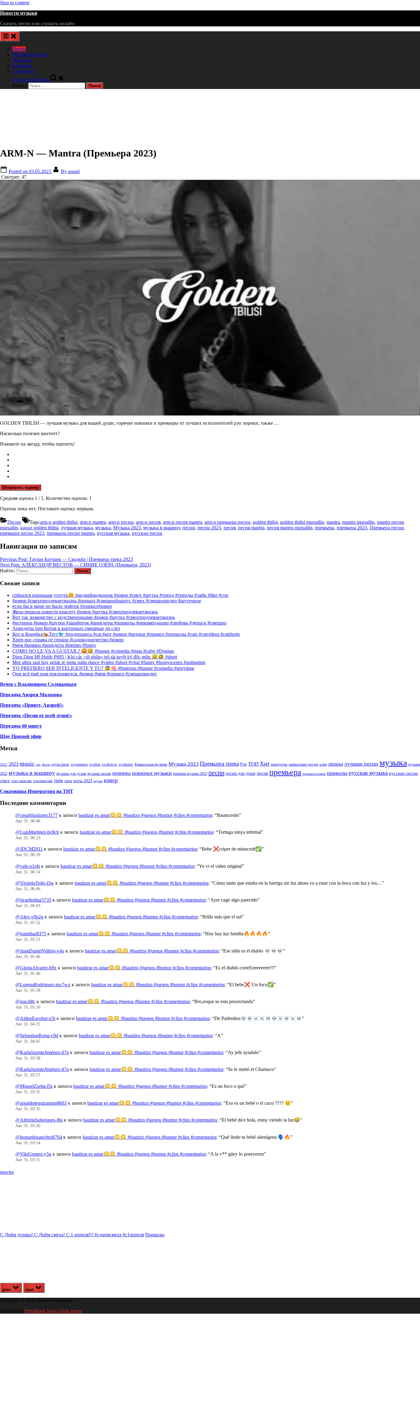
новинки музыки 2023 (190, 773)
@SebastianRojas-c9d (36, 1035)
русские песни (147, 533)
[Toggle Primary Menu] (10, 36)
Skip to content (14, 2)
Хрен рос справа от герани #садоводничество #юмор (68, 639)
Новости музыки (18, 13)
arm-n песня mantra (182, 522)
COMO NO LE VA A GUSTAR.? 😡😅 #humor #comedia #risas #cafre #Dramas (93, 651)
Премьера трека (219, 763)
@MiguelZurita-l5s (34, 1086)
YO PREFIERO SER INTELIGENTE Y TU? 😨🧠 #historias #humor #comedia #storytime (103, 668)
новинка (121, 773)
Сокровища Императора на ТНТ (36, 791)
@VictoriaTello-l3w (34, 883)
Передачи (22, 60)
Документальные (30, 54)
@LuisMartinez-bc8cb (37, 832)
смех (5, 780)
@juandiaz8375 (30, 933)
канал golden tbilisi (39, 527)
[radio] (216, 454)
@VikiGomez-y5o (33, 1154)
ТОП (253, 764)
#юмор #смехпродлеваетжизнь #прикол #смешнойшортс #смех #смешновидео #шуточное (106, 600)
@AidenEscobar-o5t (35, 1018)
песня (230, 527)
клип (323, 764)
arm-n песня (148, 522)
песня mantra (251, 527)
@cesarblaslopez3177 (36, 815)
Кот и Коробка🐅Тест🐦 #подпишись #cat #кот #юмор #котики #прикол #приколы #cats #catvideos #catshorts (126, 634)
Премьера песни (387, 527)
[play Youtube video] (210, 297)
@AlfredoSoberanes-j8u (39, 1119)
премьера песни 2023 (22, 533)
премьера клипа (314, 773)
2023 (13, 764)
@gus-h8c (25, 1001)
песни (188, 527)
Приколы (22, 65)
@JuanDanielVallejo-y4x (39, 950)
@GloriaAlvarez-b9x (36, 967)
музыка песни (99, 773)
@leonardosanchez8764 (38, 1137)
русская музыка (113, 533)
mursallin (9, 527)
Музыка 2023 (127, 527)
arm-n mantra (93, 522)
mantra (333, 522)
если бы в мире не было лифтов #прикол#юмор (62, 606)
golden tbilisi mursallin (302, 522)
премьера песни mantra (70, 533)
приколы (337, 773)
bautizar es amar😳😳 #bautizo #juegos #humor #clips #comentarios (145, 815)
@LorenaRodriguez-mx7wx (42, 984)
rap (38, 764)
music (27, 763)
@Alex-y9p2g (29, 916)
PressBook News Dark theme (53, 1310)
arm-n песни (120, 522)
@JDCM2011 (29, 849)
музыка (103, 527)
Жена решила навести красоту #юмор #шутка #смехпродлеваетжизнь (85, 611)
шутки (98, 781)
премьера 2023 (352, 527)
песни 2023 (209, 527)
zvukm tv (109, 764)
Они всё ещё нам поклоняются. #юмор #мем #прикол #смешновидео (84, 673)
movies (7, 1172)
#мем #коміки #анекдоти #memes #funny (54, 645)
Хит (265, 763)
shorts (46, 764)
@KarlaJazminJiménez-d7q (42, 1052)
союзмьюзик (43, 781)
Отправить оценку (20, 487)
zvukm (95, 764)
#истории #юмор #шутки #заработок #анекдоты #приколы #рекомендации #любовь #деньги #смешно (119, 622)
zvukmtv (126, 764)
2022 (3, 764)
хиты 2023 (82, 781)
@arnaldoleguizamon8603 (41, 1103)
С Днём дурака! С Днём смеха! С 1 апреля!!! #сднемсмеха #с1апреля (72, 1234)
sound (70, 171)
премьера (324, 527)
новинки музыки (152, 773)
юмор (111, 780)
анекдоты (279, 764)
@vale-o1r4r (27, 866)
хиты (68, 781)
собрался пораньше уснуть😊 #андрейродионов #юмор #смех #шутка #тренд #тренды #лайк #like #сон (120, 595)
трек (58, 780)
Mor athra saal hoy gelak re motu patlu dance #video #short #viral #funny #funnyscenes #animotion (108, 662)
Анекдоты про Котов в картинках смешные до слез (66, 628)
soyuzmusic (79, 765)
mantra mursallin (358, 522)
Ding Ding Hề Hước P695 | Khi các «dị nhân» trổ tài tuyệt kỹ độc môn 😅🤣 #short (94, 656)
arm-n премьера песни (227, 522)
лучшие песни (361, 764)
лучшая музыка (77, 527)
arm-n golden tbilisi (58, 522)
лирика (335, 764)
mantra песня (390, 522)
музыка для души (71, 773)
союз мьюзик (21, 781)
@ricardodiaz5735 (33, 899)
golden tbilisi (265, 522)
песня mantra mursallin (289, 527)
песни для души (241, 773)
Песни (19, 49)
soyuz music (60, 765)
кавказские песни (303, 764)
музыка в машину (161, 527)
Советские (23, 71)
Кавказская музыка (151, 764)
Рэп (243, 764)
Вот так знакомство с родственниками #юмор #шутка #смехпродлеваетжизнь (93, 617)
